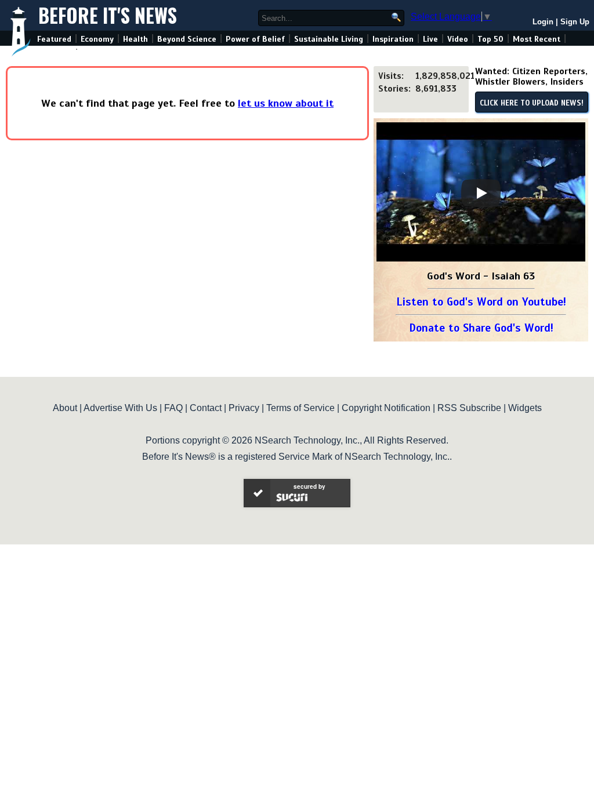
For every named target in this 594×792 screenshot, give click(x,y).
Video (457, 39)
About (65, 408)
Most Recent (536, 39)
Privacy (244, 408)
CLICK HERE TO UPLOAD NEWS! (532, 103)
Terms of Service (300, 408)
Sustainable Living (328, 39)
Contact (206, 408)
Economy (97, 39)
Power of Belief (255, 39)
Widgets (525, 408)
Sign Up (574, 21)
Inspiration (393, 39)
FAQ (173, 408)
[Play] (481, 193)
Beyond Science (186, 39)
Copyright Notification (386, 408)
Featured (54, 39)
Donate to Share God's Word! (481, 328)
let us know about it (286, 103)
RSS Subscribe (469, 408)
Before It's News (107, 15)
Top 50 (490, 39)
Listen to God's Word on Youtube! (481, 301)
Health (135, 39)
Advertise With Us (120, 408)
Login (543, 21)
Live (430, 39)
